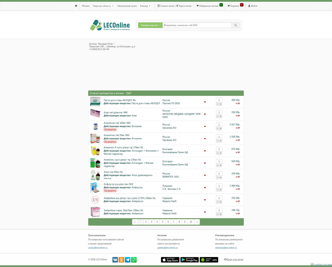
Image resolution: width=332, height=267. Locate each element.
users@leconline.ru (97, 247)
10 (191, 221)
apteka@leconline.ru (167, 247)
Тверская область (102, 6)
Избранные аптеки (208, 6)
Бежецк (144, 6)
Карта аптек (185, 6)
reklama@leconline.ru (226, 247)
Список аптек (167, 6)
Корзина (234, 6)
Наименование (149, 25)
